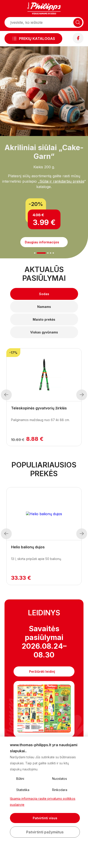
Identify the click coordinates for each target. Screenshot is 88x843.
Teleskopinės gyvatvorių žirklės (39, 408)
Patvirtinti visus (45, 818)
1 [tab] (34, 253)
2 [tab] (41, 253)
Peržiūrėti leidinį (42, 671)
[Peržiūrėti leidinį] (44, 709)
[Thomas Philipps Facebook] (78, 42)
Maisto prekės (44, 319)
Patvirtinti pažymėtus (45, 832)
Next (82, 395)
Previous (6, 395)
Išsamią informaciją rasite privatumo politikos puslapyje (42, 801)
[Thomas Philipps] (44, 9)
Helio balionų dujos (28, 547)
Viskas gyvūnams (44, 332)
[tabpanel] (44, 191)
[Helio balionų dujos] (44, 513)
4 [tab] (50, 253)
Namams (44, 307)
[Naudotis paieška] (77, 22)
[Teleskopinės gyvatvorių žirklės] (44, 374)
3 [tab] (48, 253)
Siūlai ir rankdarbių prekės (61, 181)
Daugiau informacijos (42, 242)
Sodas (44, 294)
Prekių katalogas (37, 38)
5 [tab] (53, 253)
